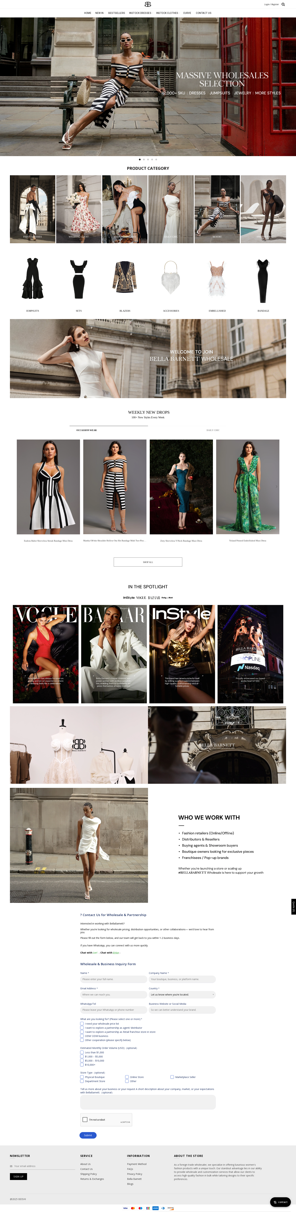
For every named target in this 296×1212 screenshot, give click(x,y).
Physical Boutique (95, 1077)
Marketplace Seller (185, 1077)
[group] (48, 493)
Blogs (130, 1183)
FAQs (130, 1169)
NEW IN (99, 13)
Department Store (95, 1081)
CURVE (187, 13)
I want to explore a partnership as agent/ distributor (113, 1027)
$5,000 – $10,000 (94, 1060)
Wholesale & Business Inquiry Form (108, 964)
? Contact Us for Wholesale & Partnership (113, 914)
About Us (85, 1164)
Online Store (137, 1077)
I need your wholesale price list (102, 1023)
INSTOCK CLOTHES (167, 13)
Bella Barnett (134, 1179)
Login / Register (271, 4)
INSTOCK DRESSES (140, 13)
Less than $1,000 (94, 1052)
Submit (88, 1135)
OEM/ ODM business (96, 1036)
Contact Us (86, 1169)
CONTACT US (203, 13)
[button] (276, 486)
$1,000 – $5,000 (94, 1056)
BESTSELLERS (116, 13)
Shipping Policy (88, 1174)
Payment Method (136, 1164)
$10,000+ (90, 1064)
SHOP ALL (148, 562)
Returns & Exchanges (92, 1179)
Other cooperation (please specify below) (108, 1040)
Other (133, 1081)
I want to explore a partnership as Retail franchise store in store (120, 1031)
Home (87, 13)
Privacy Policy (134, 1174)
